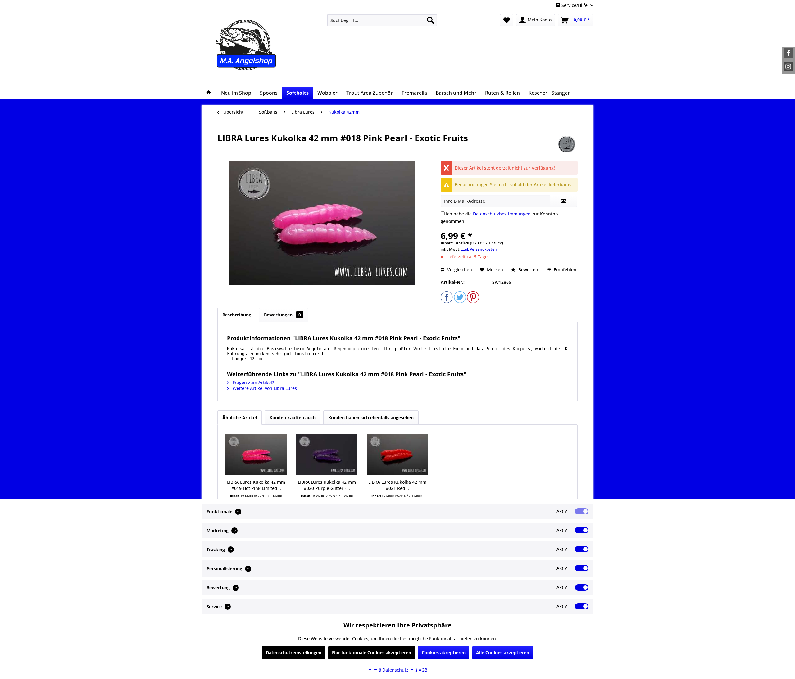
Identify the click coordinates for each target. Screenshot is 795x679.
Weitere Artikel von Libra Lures (264, 388)
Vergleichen (459, 270)
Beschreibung (236, 315)
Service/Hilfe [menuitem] (574, 5)
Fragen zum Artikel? (252, 382)
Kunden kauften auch (293, 417)
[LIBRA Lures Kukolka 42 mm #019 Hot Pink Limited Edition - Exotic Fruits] (256, 454)
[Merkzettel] (506, 20)
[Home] (209, 93)
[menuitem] (382, 20)
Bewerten (528, 270)
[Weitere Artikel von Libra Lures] (567, 144)
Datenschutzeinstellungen (293, 652)
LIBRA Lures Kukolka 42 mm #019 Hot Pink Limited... (256, 485)
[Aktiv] (581, 511)
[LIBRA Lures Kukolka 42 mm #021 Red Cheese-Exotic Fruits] (397, 454)
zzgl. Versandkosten (479, 249)
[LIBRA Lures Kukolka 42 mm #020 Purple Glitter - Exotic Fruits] (327, 454)
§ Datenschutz (393, 670)
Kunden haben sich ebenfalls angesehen (371, 417)
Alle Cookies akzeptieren (502, 652)
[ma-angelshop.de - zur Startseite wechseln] (257, 45)
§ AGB (420, 670)
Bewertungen (282, 315)
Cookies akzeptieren (444, 652)
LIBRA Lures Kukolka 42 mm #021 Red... (397, 485)
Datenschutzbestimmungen (502, 214)
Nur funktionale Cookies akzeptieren (371, 652)
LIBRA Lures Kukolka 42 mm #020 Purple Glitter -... (327, 485)
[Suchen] (430, 20)
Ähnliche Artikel (239, 417)
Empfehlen (564, 270)
